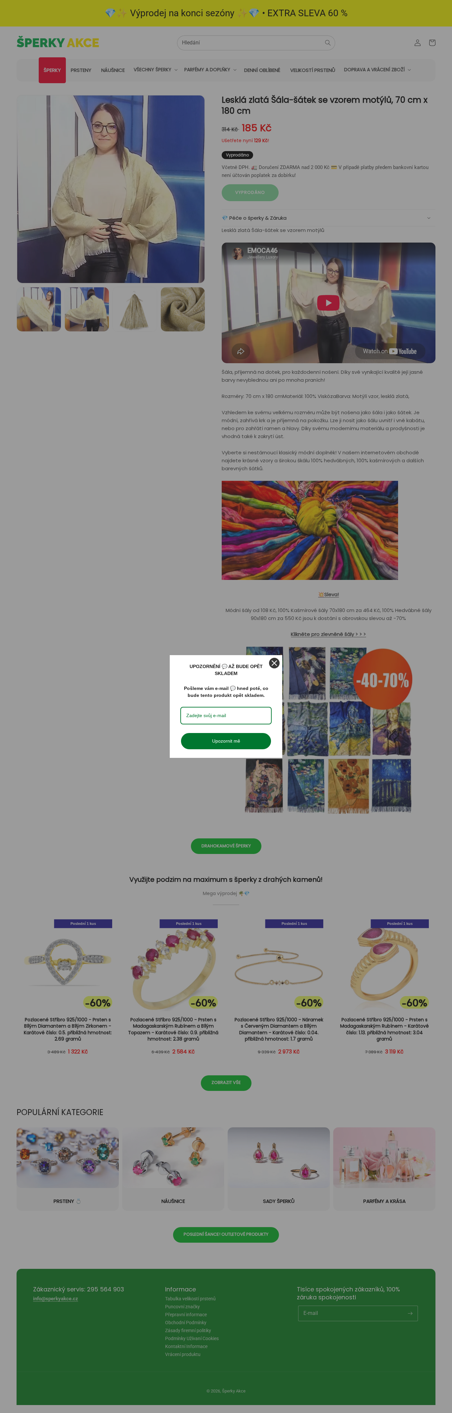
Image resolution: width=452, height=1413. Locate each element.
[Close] (274, 663)
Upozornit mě (226, 741)
